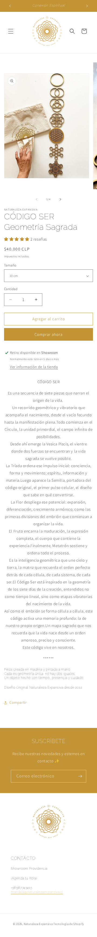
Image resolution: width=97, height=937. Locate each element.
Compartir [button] (18, 702)
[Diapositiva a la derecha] (60, 199)
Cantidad (11, 289)
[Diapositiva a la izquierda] (37, 199)
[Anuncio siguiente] (87, 6)
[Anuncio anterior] (10, 6)
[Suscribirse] (80, 776)
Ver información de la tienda (34, 366)
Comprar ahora (48, 334)
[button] (11, 31)
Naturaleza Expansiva (38, 924)
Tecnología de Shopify (68, 924)
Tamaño (10, 265)
